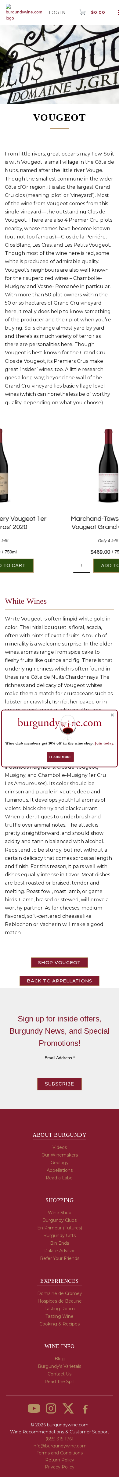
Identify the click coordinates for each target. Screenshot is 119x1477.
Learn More (60, 757)
